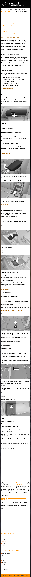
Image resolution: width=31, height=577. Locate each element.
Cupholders (5, 29)
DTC (3, 560)
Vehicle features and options (9, 23)
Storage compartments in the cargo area (12, 33)
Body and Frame (6, 553)
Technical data (5, 548)
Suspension (4, 567)
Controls (4, 541)
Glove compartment (7, 25)
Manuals (6, 1)
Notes (3, 536)
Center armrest (6, 27)
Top (20, 1)
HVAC (3, 564)
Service (14, 1)
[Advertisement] (15, 17)
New (18, 1)
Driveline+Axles (5, 558)
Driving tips (4, 543)
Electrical (4, 562)
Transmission (5, 569)
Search (28, 1)
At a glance (4, 539)
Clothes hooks (6, 31)
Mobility (3, 545)
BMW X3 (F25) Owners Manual (7, 11)
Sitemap (24, 1)
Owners (10, 1)
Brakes (3, 555)
